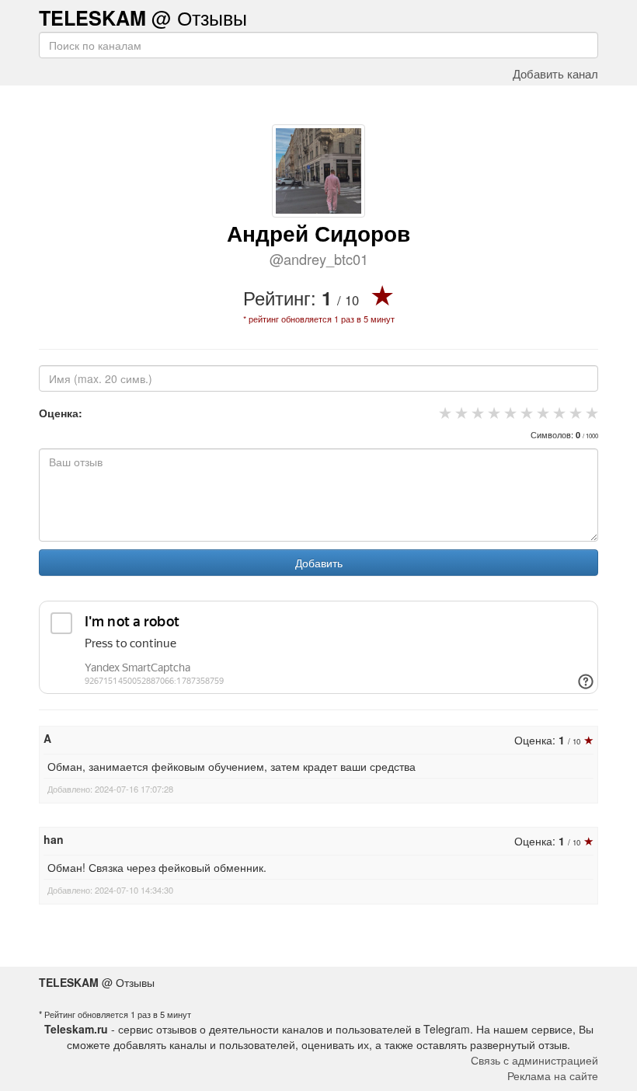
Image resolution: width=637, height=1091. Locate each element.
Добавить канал (555, 73)
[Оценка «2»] (459, 413)
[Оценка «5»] (508, 413)
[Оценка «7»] (541, 413)
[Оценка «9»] (574, 413)
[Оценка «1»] (443, 413)
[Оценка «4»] (492, 413)
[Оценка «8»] (557, 413)
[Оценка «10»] (590, 413)
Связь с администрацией (534, 1060)
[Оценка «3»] (476, 413)
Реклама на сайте (552, 1075)
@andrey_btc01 (319, 259)
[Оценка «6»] (525, 413)
